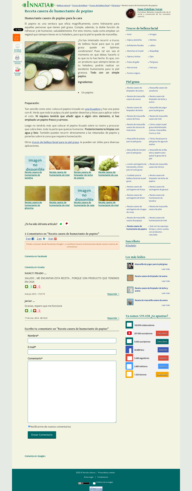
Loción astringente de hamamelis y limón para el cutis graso (136, 167)
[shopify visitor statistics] (96, 487)
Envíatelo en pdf (17, 74)
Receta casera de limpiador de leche (134, 109)
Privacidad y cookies (106, 472)
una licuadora (93, 109)
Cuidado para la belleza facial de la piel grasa (136, 178)
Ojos (152, 56)
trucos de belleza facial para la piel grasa (55, 142)
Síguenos (163, 358)
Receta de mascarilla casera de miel (158, 117)
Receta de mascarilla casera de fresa (135, 117)
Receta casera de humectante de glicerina (33, 205)
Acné (129, 34)
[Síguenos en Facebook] (129, 349)
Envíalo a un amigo (17, 50)
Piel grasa (115, 5)
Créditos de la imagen (104, 482)
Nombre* (33, 335)
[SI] (61, 223)
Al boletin (131, 245)
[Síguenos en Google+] (129, 357)
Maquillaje (154, 51)
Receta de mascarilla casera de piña (158, 208)
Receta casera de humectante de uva (108, 173)
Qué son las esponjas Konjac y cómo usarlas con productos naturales (159, 230)
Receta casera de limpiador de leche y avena (158, 99)
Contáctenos (103, 477)
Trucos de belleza (79, 5)
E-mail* (32, 347)
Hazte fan (163, 349)
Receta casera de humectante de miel (59, 173)
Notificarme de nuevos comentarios (50, 426)
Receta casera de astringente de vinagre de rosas (136, 209)
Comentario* (35, 358)
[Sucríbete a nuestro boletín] (129, 341)
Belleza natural (63, 5)
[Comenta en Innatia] (129, 324)
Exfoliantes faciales (135, 45)
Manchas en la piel (135, 51)
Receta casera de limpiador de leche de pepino (83, 175)
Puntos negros (133, 73)
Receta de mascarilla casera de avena (135, 97)
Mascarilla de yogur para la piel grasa (158, 109)
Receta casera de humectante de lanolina (33, 175)
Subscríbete (162, 333)
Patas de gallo (133, 62)
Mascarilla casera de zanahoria (158, 89)
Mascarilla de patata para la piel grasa (135, 140)
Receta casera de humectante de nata (84, 204)
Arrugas (153, 34)
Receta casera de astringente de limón (135, 196)
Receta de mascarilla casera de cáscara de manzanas (135, 127)
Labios (152, 45)
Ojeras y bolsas (133, 56)
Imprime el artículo (17, 62)
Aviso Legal (88, 477)
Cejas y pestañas (134, 39)
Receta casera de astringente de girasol (158, 188)
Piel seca (153, 67)
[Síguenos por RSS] (129, 374)
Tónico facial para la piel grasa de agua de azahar (158, 141)
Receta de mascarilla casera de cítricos (158, 165)
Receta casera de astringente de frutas (135, 188)
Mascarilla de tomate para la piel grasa (136, 151)
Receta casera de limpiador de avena (135, 89)
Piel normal (132, 67)
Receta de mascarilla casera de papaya (135, 219)
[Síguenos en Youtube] (129, 333)
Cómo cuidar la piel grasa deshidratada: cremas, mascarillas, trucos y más (157, 128)
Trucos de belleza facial (99, 5)
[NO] (66, 223)
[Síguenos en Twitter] (129, 366)
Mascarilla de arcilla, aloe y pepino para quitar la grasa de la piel (158, 154)
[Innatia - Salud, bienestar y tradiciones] (38, 4)
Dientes (153, 39)
